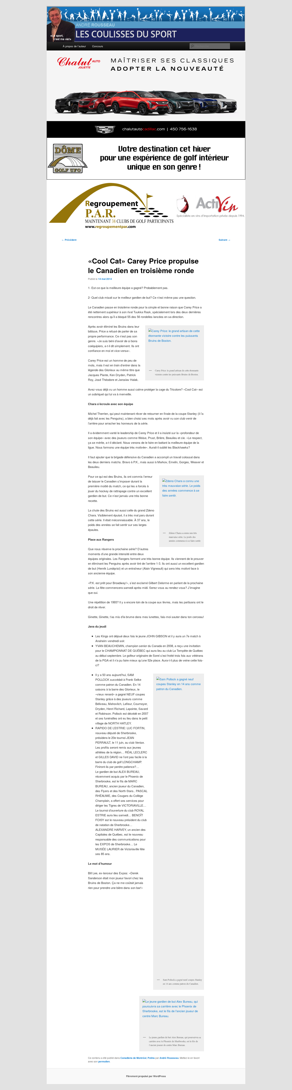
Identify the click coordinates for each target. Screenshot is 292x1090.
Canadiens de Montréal (133, 1058)
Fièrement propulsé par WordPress (146, 1076)
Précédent (69, 240)
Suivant (224, 240)
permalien (104, 1061)
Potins (151, 1058)
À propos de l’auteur (74, 46)
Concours (97, 46)
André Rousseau (169, 1058)
